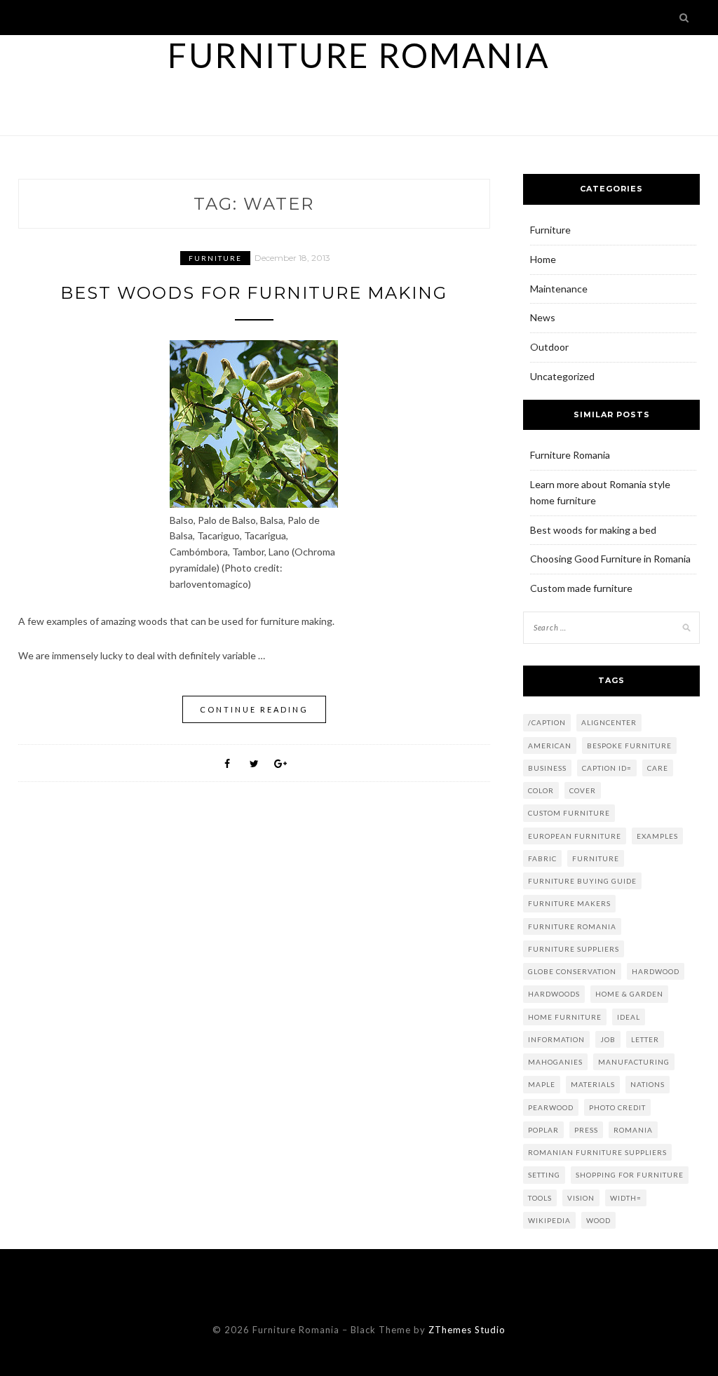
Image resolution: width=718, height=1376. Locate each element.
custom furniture (569, 813)
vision (581, 1198)
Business (547, 768)
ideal (628, 1017)
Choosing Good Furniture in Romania (610, 559)
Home (543, 259)
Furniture (215, 258)
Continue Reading (254, 709)
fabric (542, 858)
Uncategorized (562, 376)
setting (544, 1175)
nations (647, 1084)
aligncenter (609, 722)
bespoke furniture (629, 745)
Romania (633, 1130)
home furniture (565, 1017)
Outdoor (549, 347)
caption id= (607, 768)
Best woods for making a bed (593, 530)
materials (593, 1084)
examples (657, 836)
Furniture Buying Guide (582, 881)
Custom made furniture (581, 588)
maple (541, 1084)
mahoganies (555, 1062)
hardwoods (554, 994)
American (549, 745)
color (541, 790)
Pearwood (551, 1107)
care (657, 768)
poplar (543, 1130)
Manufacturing (634, 1062)
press (586, 1130)
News (542, 317)
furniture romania (572, 926)
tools (540, 1198)
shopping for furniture (630, 1175)
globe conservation (572, 971)
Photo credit (617, 1107)
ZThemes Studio (467, 1329)
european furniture (574, 836)
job (608, 1039)
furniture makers (569, 903)
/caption (547, 722)
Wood (598, 1220)
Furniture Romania (359, 55)
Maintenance (559, 289)
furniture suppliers (573, 949)
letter (645, 1039)
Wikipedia (549, 1220)
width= (626, 1198)
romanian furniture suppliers (597, 1152)
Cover (582, 790)
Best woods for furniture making (253, 293)
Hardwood (655, 971)
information (556, 1039)
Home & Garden (629, 994)
